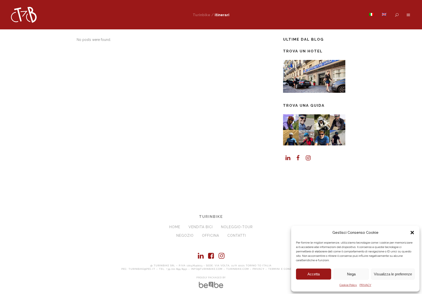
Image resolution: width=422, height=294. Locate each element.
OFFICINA (210, 235)
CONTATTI (236, 235)
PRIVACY (365, 285)
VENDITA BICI (201, 227)
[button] (412, 232)
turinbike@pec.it (141, 269)
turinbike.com (237, 269)
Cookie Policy (348, 285)
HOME (174, 227)
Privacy (258, 269)
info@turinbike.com (206, 269)
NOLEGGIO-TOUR (237, 227)
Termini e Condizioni (284, 269)
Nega (351, 274)
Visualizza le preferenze (393, 274)
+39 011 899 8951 (176, 269)
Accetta (313, 274)
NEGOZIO (185, 235)
